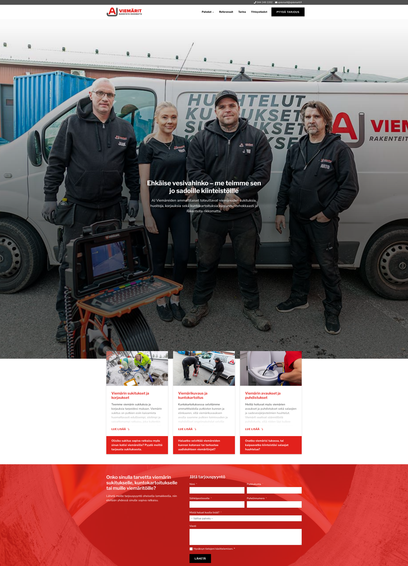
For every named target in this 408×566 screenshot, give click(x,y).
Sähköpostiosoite (199, 498)
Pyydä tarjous (288, 12)
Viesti (192, 526)
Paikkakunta (254, 484)
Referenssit (226, 11)
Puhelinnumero (256, 498)
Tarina (242, 11)
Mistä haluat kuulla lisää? (204, 512)
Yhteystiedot (259, 11)
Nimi (192, 484)
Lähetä (200, 558)
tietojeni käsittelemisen (219, 549)
